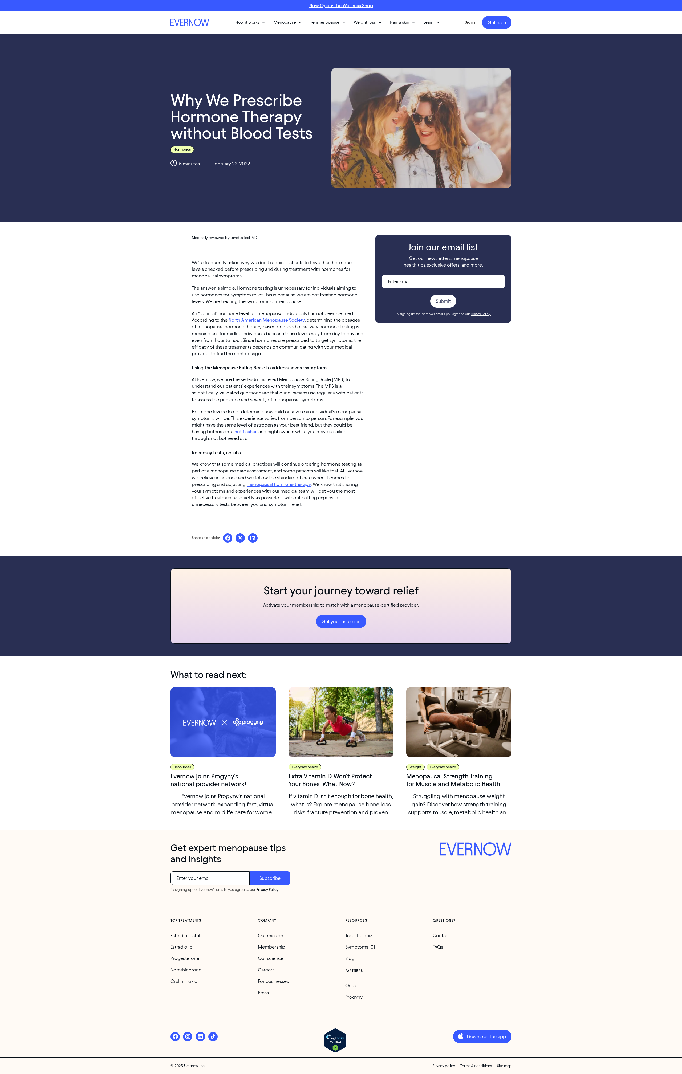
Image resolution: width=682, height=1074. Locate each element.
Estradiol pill (183, 946)
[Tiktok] (213, 1036)
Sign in (471, 22)
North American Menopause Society (267, 319)
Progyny (354, 996)
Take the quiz (358, 935)
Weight (415, 767)
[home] (190, 22)
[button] (251, 22)
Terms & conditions (476, 1066)
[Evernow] (476, 849)
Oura (350, 985)
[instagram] (187, 1036)
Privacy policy (443, 1066)
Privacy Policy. (481, 314)
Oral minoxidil (185, 981)
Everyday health (305, 767)
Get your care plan (341, 621)
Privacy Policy (267, 890)
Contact (441, 935)
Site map (504, 1066)
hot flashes (245, 431)
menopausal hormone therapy (279, 484)
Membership (271, 946)
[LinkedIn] (200, 1036)
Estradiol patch (186, 935)
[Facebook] (175, 1036)
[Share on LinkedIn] (252, 538)
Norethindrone (185, 969)
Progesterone (184, 958)
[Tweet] (240, 538)
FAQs (438, 946)
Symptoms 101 (360, 946)
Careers (266, 969)
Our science (270, 958)
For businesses (273, 981)
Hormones (182, 150)
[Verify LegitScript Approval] (335, 1040)
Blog (350, 958)
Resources (182, 767)
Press (263, 992)
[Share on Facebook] (227, 538)
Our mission (270, 935)
